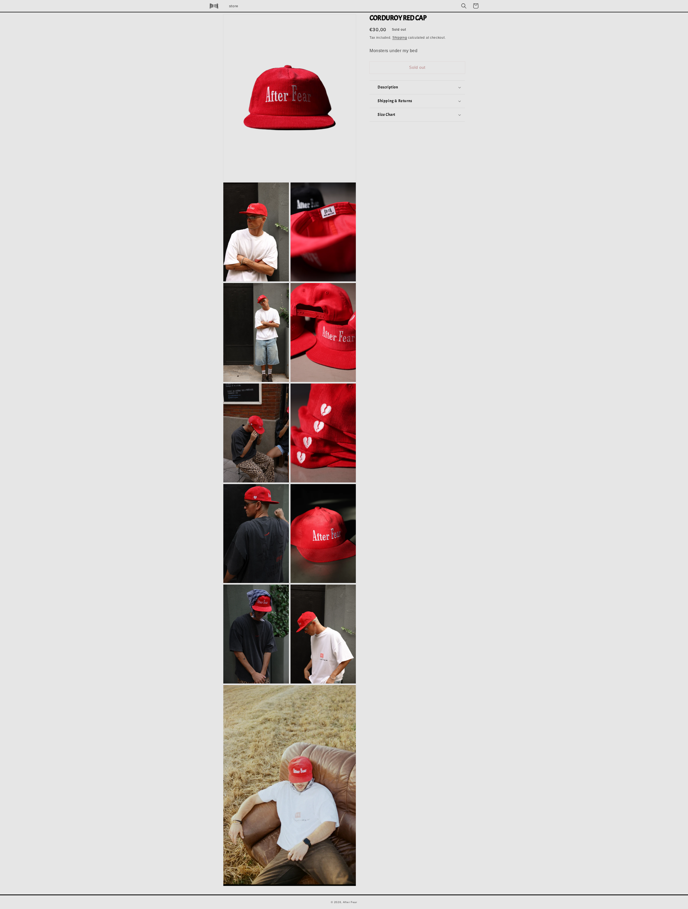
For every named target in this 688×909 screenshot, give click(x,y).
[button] (464, 6)
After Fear (350, 902)
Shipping (399, 38)
